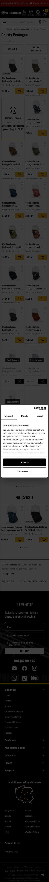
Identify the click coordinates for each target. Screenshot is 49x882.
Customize (23, 471)
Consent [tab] (9, 416)
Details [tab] (24, 416)
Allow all (24, 462)
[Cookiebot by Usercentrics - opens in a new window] (34, 408)
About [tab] (40, 416)
